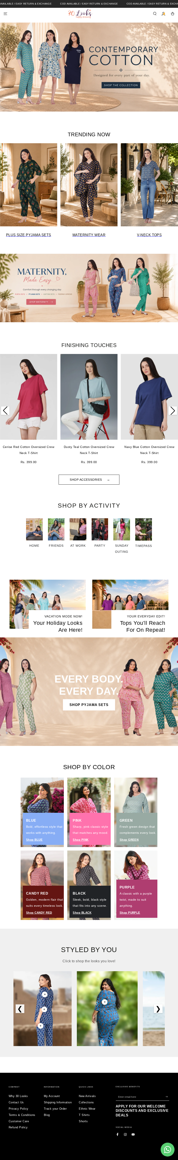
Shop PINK (80, 839)
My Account (52, 1096)
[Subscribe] (167, 1097)
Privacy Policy (18, 1108)
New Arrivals (87, 1096)
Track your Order (55, 1108)
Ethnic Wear (87, 1108)
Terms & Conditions (22, 1115)
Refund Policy (18, 1127)
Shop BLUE (34, 839)
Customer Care (19, 1121)
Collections (86, 1102)
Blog (47, 1115)
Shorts (83, 1121)
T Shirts (84, 1115)
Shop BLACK (82, 912)
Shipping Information (58, 1102)
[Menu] (5, 13)
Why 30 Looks (18, 1096)
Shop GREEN (129, 839)
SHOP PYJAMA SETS (89, 704)
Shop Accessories (86, 479)
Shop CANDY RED (39, 912)
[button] (154, 13)
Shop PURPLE (130, 912)
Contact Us (16, 1102)
